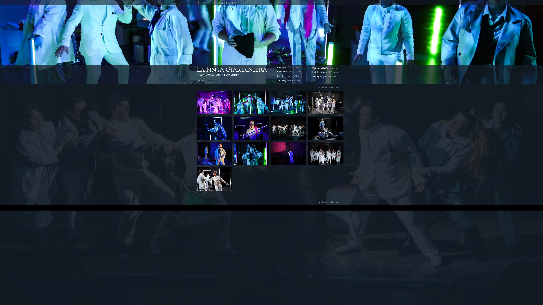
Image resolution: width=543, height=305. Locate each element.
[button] (214, 102)
